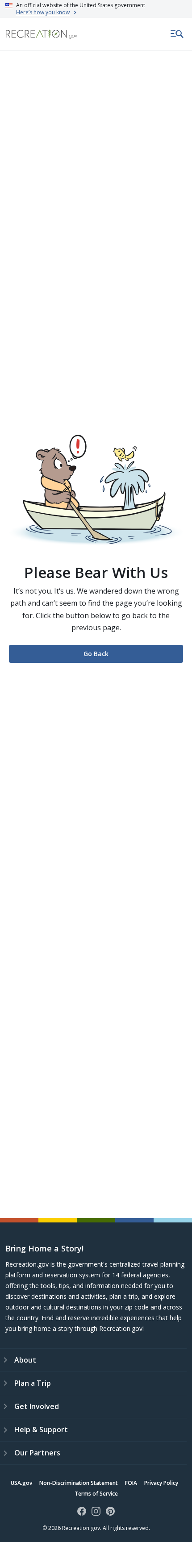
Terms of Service (96, 1493)
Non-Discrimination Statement (78, 1483)
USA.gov (21, 1483)
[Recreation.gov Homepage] (41, 34)
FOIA (131, 1483)
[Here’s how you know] (96, 9)
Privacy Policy (161, 1483)
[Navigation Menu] (177, 34)
